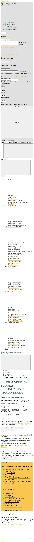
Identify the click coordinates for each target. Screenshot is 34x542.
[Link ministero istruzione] (9, 3)
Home (6, 370)
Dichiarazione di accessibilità (13, 500)
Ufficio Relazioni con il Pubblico (14, 498)
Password (21, 44)
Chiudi (3, 90)
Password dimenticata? (7, 47)
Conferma (10, 140)
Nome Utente (23, 42)
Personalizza (5, 428)
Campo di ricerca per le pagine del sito (12, 352)
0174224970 (11, 474)
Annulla (4, 140)
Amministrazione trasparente (13, 507)
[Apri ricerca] (18, 150)
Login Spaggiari (18, 78)
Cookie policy (9, 493)
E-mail (21, 71)
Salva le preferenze (15, 459)
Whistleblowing (9, 503)
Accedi (3, 33)
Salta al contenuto (6, 1)
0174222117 (11, 476)
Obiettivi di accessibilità (12, 502)
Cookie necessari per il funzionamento (12, 452)
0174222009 (11, 473)
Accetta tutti (8, 430)
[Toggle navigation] (16, 167)
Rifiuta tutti (16, 428)
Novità (7, 372)
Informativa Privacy (10, 497)
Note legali (8, 495)
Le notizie (7, 374)
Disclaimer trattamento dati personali (11, 524)
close (3, 176)
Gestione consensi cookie (12, 505)
